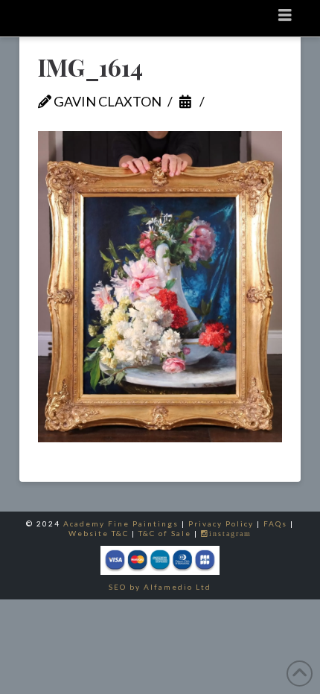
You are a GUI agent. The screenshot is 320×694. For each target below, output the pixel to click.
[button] (285, 14)
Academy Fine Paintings (121, 523)
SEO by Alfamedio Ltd (160, 586)
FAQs (275, 523)
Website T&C (98, 533)
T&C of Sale (164, 533)
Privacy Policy (221, 523)
